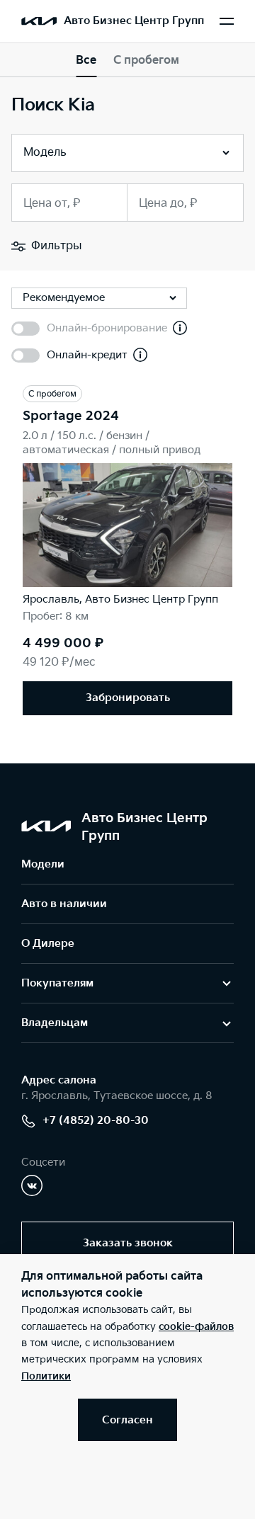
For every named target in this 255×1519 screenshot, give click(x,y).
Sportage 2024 (71, 416)
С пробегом (146, 60)
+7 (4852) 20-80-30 (95, 1120)
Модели (42, 864)
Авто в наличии (64, 904)
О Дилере (47, 943)
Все (86, 60)
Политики (46, 1376)
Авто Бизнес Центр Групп (134, 21)
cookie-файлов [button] (196, 1327)
